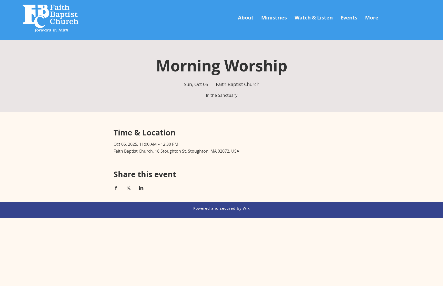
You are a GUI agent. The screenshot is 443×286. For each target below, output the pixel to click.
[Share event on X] (128, 188)
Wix (246, 208)
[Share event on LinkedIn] (141, 188)
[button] (245, 17)
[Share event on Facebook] (116, 188)
